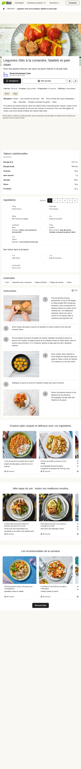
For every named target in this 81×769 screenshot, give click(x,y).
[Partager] (75, 81)
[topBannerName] (40, 18)
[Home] (4, 8)
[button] (49, 200)
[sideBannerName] (40, 134)
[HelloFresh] (6, 3)
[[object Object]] (70, 81)
